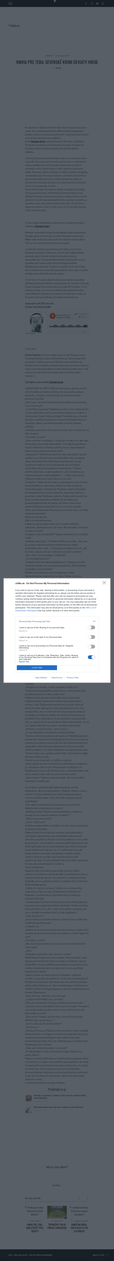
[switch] (91, 627)
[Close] (105, 583)
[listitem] (57, 621)
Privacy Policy (73, 677)
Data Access (57, 677)
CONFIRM (37, 668)
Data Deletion (41, 677)
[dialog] (57, 630)
